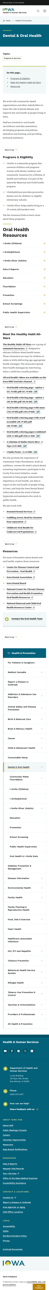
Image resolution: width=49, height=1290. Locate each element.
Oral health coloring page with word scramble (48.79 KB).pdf (26, 421)
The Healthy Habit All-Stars (17, 344)
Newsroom (8, 1144)
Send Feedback (10, 1277)
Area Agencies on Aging (14, 1207)
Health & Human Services (15, 12)
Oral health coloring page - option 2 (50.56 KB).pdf (25, 399)
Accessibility (9, 1226)
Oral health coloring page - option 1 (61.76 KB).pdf (25, 389)
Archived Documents (13, 1249)
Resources (15, 86)
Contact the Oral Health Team (27, 618)
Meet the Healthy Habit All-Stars (25, 82)
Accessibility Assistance (14, 1183)
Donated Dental (19, 511)
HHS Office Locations (13, 1212)
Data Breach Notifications (15, 1149)
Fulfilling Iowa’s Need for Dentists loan (24, 519)
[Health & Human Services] (9, 9)
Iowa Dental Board (16, 583)
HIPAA (6, 1231)
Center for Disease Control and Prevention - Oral (23, 569)
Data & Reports (10, 1164)
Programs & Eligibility (20, 78)
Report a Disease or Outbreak (17, 1202)
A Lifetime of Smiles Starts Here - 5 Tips (25, 443)
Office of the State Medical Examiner (20, 1178)
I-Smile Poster (22, 451)
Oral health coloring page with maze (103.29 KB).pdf (26, 409)
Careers (6, 1135)
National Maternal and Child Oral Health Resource (24, 605)
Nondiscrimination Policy (15, 1236)
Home (8, 21)
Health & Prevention (23, 21)
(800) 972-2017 (17, 1094)
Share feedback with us (22, 1109)
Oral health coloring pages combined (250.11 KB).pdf (26, 433)
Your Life (9, 1173)
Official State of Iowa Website (13, 2)
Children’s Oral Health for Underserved (20, 529)
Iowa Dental (19, 577)
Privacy (6, 1241)
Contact (8, 1197)
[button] (39, 1287)
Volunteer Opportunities (14, 1140)
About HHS (8, 1125)
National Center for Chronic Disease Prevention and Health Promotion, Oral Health (25, 593)
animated (14, 348)
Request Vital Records (13, 1168)
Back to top (9, 150)
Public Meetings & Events (15, 1130)
